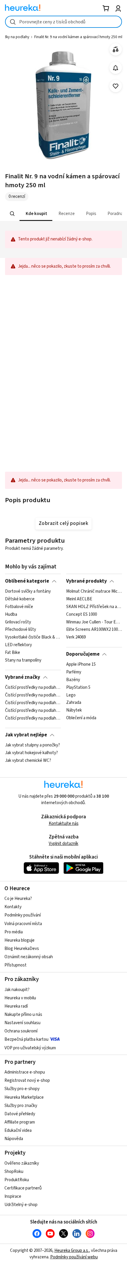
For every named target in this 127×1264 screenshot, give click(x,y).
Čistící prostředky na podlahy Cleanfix (33, 703)
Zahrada (73, 703)
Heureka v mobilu (20, 998)
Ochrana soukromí (21, 1031)
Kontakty (13, 907)
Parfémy (73, 672)
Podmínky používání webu (74, 1257)
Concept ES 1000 (81, 615)
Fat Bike (12, 653)
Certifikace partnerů (23, 1188)
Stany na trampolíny (23, 660)
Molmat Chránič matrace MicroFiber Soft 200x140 (94, 591)
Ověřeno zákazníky (21, 1163)
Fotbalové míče (19, 607)
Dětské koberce (20, 599)
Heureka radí (16, 1006)
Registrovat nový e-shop (27, 1080)
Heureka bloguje (19, 940)
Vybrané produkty (86, 581)
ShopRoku (13, 1171)
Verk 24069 (76, 637)
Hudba (11, 615)
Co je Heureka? (18, 899)
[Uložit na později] (115, 86)
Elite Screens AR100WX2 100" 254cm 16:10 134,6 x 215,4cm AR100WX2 (94, 630)
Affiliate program (19, 1122)
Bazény (73, 680)
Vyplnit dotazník (63, 843)
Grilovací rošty (18, 622)
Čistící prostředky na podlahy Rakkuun (33, 710)
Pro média (13, 932)
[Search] (12, 214)
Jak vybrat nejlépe (26, 734)
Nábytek (74, 710)
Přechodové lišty (20, 630)
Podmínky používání (22, 915)
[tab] (35, 213)
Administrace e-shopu (24, 1072)
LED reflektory (18, 645)
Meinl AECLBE (79, 599)
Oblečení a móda (81, 718)
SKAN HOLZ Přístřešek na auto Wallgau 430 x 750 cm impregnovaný (94, 607)
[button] (35, 213)
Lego (71, 695)
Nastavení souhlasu (22, 1023)
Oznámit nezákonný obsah (28, 957)
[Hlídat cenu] (115, 68)
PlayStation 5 (78, 688)
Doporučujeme (83, 654)
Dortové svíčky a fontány (28, 591)
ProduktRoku (16, 1180)
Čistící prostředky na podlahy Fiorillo (33, 718)
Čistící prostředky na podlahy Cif (33, 695)
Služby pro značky (20, 1106)
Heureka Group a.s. (71, 1250)
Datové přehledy (19, 1114)
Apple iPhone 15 (81, 664)
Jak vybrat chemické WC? (28, 761)
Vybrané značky (22, 677)
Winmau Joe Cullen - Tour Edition (94, 622)
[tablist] (63, 213)
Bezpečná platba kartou (26, 1039)
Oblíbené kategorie (27, 581)
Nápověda (13, 1139)
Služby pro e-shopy (22, 1089)
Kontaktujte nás (64, 823)
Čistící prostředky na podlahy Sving (33, 688)
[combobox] (63, 22)
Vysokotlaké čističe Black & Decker (33, 637)
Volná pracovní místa (23, 924)
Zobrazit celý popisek (63, 523)
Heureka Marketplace (24, 1097)
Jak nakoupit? (17, 990)
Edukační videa (18, 1130)
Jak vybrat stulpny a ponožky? (32, 745)
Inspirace (12, 1196)
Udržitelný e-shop (21, 1205)
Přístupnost (15, 965)
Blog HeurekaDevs (21, 948)
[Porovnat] (115, 49)
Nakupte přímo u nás (23, 1014)
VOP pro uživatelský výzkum (30, 1048)
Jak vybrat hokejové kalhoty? (31, 753)
